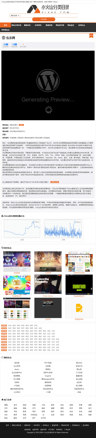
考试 (34, 411)
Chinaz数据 (71, 189)
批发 (6, 418)
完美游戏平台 (79, 389)
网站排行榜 (60, 25)
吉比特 (79, 382)
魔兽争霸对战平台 (16, 389)
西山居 (79, 369)
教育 (24, 411)
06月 (31, 325)
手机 (15, 411)
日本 (24, 418)
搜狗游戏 (48, 382)
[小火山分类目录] (48, 9)
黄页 (15, 415)
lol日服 (48, 366)
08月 (27, 328)
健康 (52, 408)
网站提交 (71, 25)
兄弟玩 (16, 382)
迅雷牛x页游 (47, 372)
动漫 (34, 405)
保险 (90, 405)
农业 (80, 411)
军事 (80, 405)
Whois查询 (38, 138)
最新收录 (27, 25)
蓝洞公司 (79, 366)
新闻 (71, 405)
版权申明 (43, 429)
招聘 (43, 411)
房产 (34, 418)
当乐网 (10, 38)
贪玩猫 (16, 363)
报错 (21, 125)
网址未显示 (14, 125)
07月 (35, 325)
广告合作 (67, 429)
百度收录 (20, 138)
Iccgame (48, 376)
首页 (5, 25)
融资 (15, 418)
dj (43, 415)
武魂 (79, 392)
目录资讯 (38, 25)
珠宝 (62, 411)
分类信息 (34, 415)
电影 (90, 415)
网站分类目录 (16, 25)
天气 (34, 408)
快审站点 (81, 25)
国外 (52, 411)
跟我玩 (48, 369)
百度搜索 (13, 138)
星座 (52, 405)
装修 (71, 415)
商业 (80, 415)
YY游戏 (17, 386)
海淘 (62, 415)
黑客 (24, 415)
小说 (43, 405)
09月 (31, 328)
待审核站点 (5, 30)
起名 (71, 411)
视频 (6, 405)
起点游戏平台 (17, 372)
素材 (6, 411)
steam (17, 369)
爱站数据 (62, 189)
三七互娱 (79, 372)
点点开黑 (17, 366)
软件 (71, 408)
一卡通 (48, 392)
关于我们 (51, 429)
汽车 (6, 408)
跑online (79, 363)
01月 (9, 325)
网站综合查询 (29, 138)
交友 (62, 405)
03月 (18, 325)
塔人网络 (79, 386)
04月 (22, 325)
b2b (6, 415)
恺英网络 (48, 386)
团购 (24, 408)
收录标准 (27, 429)
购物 (15, 408)
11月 (40, 328)
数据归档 (49, 25)
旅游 (43, 408)
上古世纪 (17, 392)
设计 (90, 408)
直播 (90, 411)
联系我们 (59, 429)
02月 (14, 325)
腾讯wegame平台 (48, 379)
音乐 (15, 405)
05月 (27, 325)
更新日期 (54, 182)
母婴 (62, 408)
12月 (53, 334)
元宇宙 (43, 418)
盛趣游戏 (79, 376)
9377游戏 (48, 363)
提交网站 (86, 425)
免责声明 (35, 429)
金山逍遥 (79, 379)
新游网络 (17, 376)
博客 (80, 408)
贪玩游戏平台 (48, 389)
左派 (52, 415)
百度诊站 (47, 138)
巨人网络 (17, 379)
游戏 (24, 405)
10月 (35, 328)
